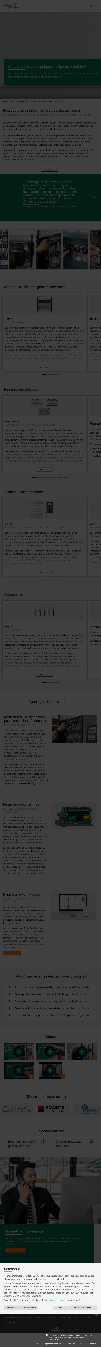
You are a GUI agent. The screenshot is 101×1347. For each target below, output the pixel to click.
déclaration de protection (57, 1300)
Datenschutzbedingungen (73, 1335)
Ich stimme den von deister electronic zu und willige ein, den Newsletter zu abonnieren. (71, 1337)
